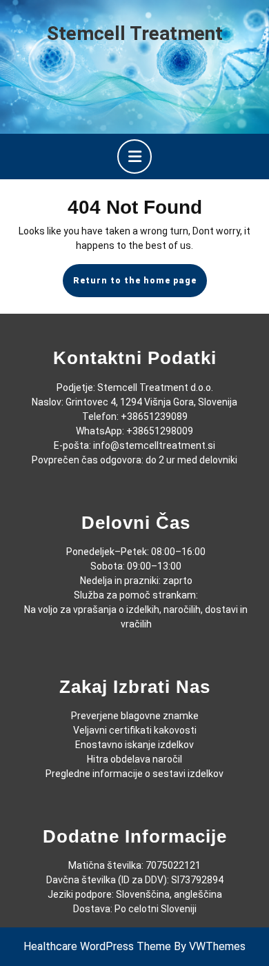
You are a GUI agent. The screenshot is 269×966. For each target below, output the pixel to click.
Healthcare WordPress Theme (97, 946)
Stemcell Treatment (135, 33)
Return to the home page (140, 286)
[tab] (134, 156)
